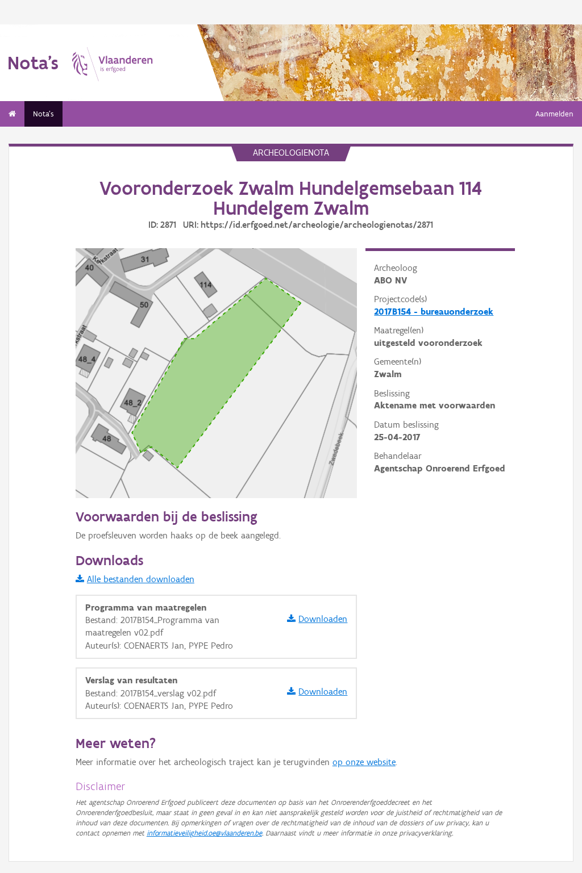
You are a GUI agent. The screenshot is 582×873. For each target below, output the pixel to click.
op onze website (364, 762)
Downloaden (322, 618)
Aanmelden (554, 114)
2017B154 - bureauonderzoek (433, 311)
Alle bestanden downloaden (140, 579)
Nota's (43, 114)
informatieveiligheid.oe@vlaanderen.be (204, 833)
